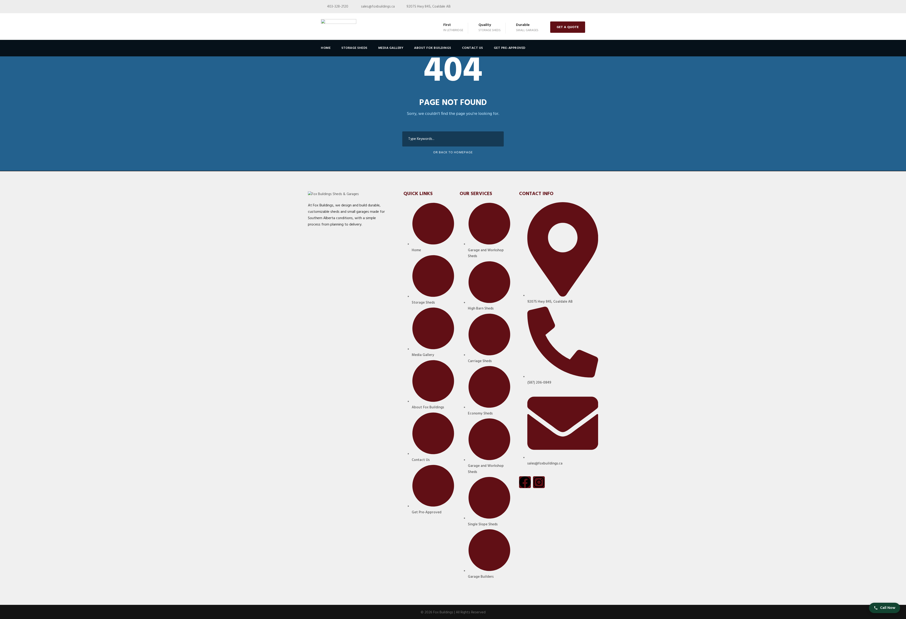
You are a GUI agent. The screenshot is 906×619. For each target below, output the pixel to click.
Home (326, 48)
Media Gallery (390, 48)
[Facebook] (525, 482)
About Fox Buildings (432, 48)
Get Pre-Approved (509, 48)
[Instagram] (539, 482)
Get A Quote (568, 27)
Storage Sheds (354, 48)
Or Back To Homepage (453, 152)
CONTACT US (472, 48)
